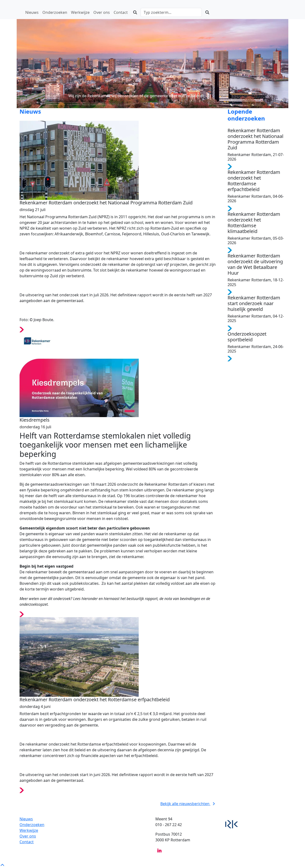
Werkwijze (29, 830)
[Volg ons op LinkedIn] (159, 850)
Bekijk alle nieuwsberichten (185, 803)
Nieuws (26, 819)
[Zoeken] (135, 12)
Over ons (28, 836)
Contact (27, 841)
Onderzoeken (32, 824)
